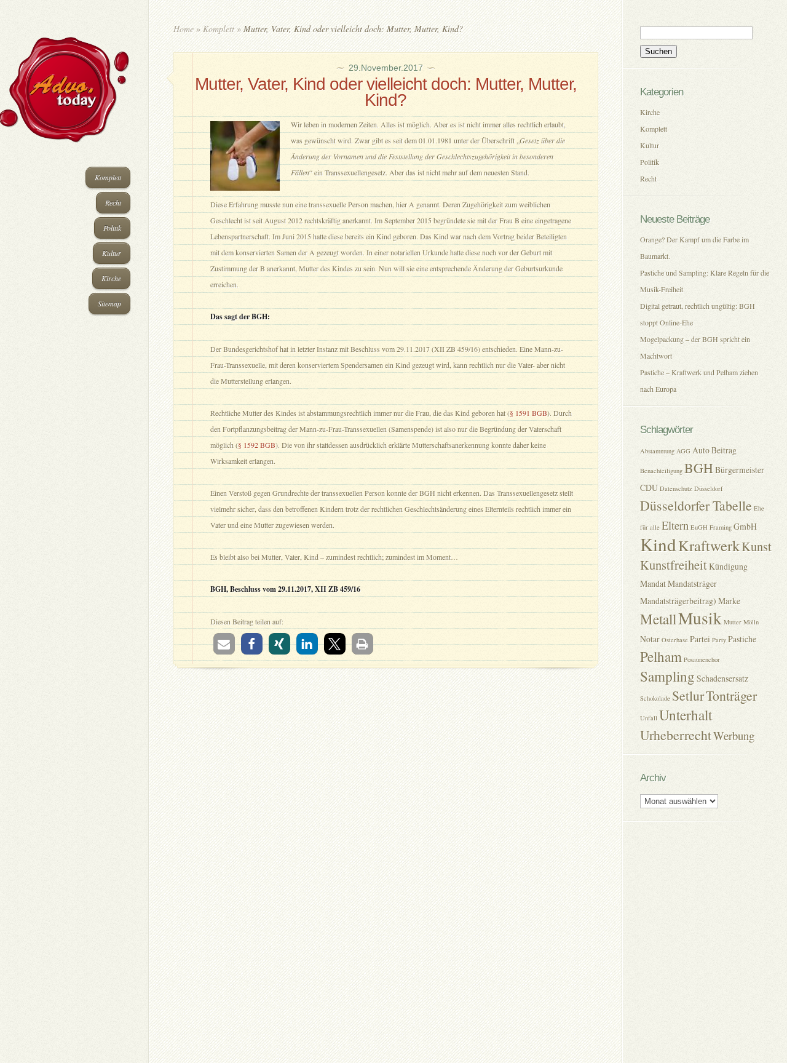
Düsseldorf (708, 488)
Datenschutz (676, 488)
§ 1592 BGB (256, 445)
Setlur (688, 695)
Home (183, 28)
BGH (698, 468)
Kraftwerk (709, 545)
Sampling (667, 676)
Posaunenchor (702, 659)
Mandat (653, 583)
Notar (650, 639)
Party (719, 639)
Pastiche (742, 639)
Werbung (733, 735)
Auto (701, 450)
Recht (113, 202)
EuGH (699, 527)
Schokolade (655, 698)
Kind (658, 544)
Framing (721, 527)
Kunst (757, 546)
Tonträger (731, 695)
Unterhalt (685, 715)
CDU (649, 487)
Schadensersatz (722, 678)
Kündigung (728, 566)
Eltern (675, 525)
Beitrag (724, 450)
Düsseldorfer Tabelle (696, 505)
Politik (112, 228)
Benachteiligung (661, 470)
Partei (700, 639)
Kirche (111, 278)
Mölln (751, 622)
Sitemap (109, 303)
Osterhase (675, 639)
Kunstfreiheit (673, 564)
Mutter (733, 622)
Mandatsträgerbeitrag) (678, 601)
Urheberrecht (675, 735)
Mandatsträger (692, 583)
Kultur (111, 253)
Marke (729, 601)
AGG (683, 451)
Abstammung (657, 451)
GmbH (745, 526)
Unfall (648, 718)
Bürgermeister (739, 470)
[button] (224, 644)
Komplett (108, 177)
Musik (700, 618)
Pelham (661, 656)
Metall (658, 619)
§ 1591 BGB (528, 413)
